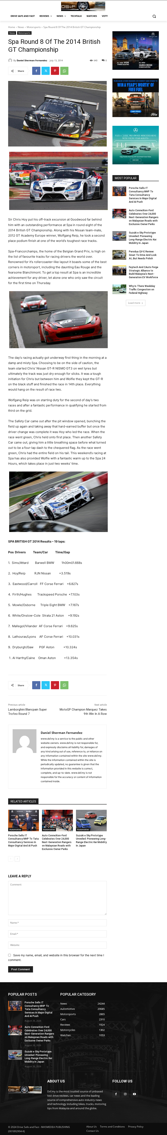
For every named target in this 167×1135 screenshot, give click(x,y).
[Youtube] (134, 1093)
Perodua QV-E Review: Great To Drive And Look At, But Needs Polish (142, 255)
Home (11, 27)
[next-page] (17, 858)
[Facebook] (36, 71)
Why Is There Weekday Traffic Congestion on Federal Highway (142, 289)
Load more (134, 303)
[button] (154, 16)
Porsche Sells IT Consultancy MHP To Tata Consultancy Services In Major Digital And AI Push (143, 195)
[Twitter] (46, 71)
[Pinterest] (55, 71)
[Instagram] (125, 1093)
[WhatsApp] (64, 71)
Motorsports (34, 27)
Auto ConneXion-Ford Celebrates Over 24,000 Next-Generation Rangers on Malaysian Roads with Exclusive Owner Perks (56, 842)
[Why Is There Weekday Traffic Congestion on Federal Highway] (119, 289)
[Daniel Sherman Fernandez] (10, 60)
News (21, 27)
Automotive (15, 829)
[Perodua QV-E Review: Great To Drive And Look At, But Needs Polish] (119, 255)
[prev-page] (10, 858)
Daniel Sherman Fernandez (32, 60)
